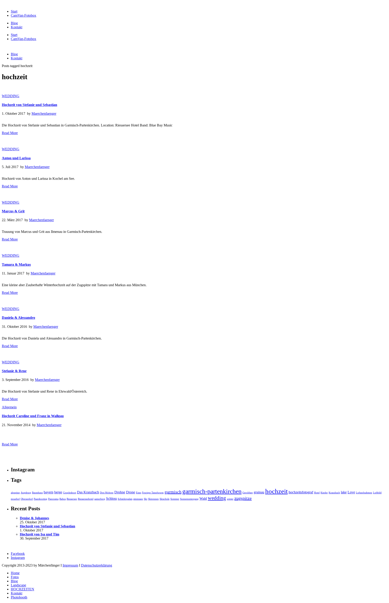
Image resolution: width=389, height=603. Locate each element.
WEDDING (10, 96)
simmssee (138, 499)
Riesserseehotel (85, 499)
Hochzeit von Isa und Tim (39, 534)
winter (230, 499)
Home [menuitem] (15, 573)
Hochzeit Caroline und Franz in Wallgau (33, 416)
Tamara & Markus (16, 264)
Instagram (18, 558)
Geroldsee (247, 492)
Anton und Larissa (16, 158)
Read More (10, 133)
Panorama (53, 499)
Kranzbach (334, 492)
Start (14, 11)
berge (58, 492)
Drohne (119, 492)
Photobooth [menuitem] (19, 597)
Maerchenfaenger (44, 113)
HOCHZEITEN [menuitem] (22, 589)
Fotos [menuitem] (15, 577)
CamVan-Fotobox (23, 15)
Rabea (62, 499)
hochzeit (276, 491)
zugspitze (243, 498)
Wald (203, 499)
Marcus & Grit (13, 211)
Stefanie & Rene (14, 371)
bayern (48, 492)
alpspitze (15, 492)
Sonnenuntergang (189, 499)
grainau (259, 492)
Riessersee (72, 499)
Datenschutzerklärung (96, 565)
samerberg (99, 499)
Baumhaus (37, 492)
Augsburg (26, 492)
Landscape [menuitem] (18, 585)
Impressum (70, 565)
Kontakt (16, 27)
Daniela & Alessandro (18, 318)
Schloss (111, 499)
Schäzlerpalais (125, 499)
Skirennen (153, 499)
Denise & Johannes (34, 518)
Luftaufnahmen (364, 492)
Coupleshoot (69, 492)
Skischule (165, 499)
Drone (130, 492)
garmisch (173, 491)
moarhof (15, 499)
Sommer (174, 499)
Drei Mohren (106, 492)
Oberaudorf (27, 499)
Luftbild (377, 492)
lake (344, 492)
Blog (14, 23)
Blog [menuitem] (14, 581)
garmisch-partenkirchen (212, 491)
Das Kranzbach (88, 492)
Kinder (324, 492)
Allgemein (9, 407)
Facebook (18, 554)
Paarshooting (40, 499)
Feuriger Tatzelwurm (153, 492)
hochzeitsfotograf (301, 492)
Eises (138, 492)
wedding (217, 498)
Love (351, 492)
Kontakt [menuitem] (16, 593)
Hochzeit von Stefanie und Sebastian (29, 105)
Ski (145, 499)
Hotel (317, 492)
